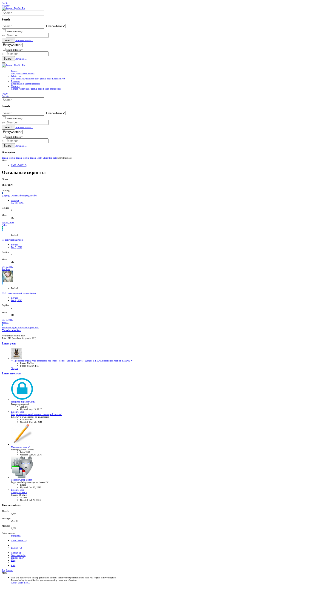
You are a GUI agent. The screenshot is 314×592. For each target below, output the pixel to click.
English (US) (17, 548)
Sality (4, 225)
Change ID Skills (19, 492)
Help (13, 560)
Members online (11, 330)
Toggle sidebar (8, 158)
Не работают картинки (12, 240)
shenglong (15, 535)
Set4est (14, 244)
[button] (4, 63)
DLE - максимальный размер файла (19, 293)
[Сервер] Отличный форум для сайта (19, 195)
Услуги (14, 368)
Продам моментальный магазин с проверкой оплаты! (36, 414)
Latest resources (11, 373)
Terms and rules (18, 555)
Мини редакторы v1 (20, 447)
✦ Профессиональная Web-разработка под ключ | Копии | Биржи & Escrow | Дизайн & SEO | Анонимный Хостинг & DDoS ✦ (72, 360)
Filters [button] (5, 179)
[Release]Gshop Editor (21, 479)
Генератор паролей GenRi (23, 401)
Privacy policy (17, 558)
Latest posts (9, 343)
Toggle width (36, 158)
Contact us (16, 552)
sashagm (15, 200)
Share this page (50, 158)
